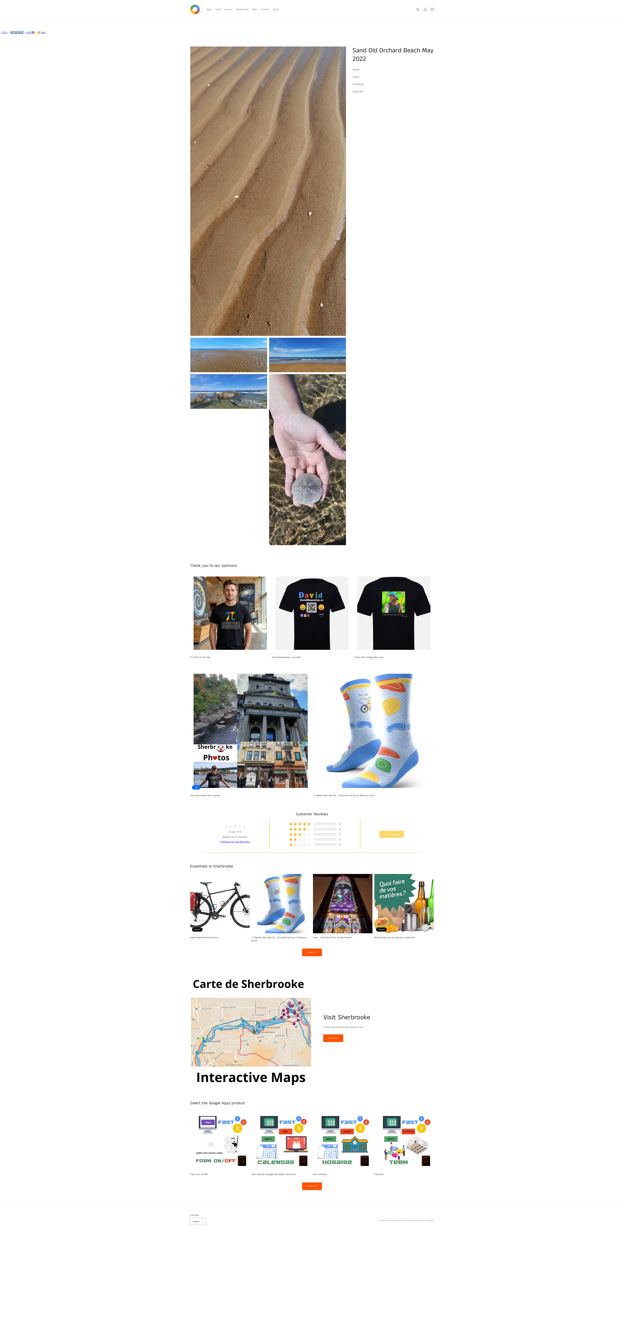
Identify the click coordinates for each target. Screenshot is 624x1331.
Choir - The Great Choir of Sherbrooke (332, 937)
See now (333, 1037)
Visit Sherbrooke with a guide (205, 795)
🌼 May (41, 32)
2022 (4, 32)
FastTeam (379, 1174)
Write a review (391, 834)
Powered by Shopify (426, 1220)
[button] (418, 9)
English (196, 1221)
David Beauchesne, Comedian (286, 657)
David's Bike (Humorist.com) (204, 937)
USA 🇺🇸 (30, 32)
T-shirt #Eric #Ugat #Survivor (369, 657)
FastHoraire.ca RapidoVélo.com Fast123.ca (401, 1220)
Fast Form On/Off (199, 1174)
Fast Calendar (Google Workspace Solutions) (274, 1174)
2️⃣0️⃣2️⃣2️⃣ (16, 32)
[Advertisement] (97, 1282)
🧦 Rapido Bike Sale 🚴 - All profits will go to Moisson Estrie (344, 795)
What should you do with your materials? (395, 937)
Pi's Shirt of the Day (200, 657)
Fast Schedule (320, 1174)
